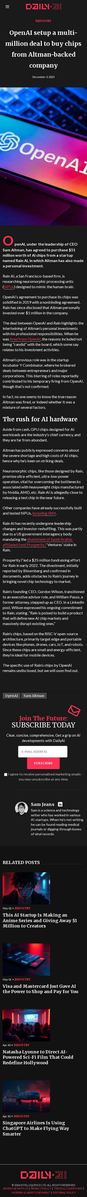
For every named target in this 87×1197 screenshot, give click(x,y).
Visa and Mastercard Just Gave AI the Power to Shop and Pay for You (40, 989)
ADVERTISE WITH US (15, 1188)
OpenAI (11, 696)
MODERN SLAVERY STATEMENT (31, 1192)
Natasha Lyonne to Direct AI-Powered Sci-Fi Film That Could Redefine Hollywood (38, 1057)
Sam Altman (34, 696)
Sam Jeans (42, 804)
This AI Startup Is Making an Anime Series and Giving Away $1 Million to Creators (40, 920)
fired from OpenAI (25, 339)
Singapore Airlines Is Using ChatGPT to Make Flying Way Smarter (36, 1128)
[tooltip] (61, 804)
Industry (43, 21)
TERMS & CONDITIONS (68, 1188)
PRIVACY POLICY (41, 1188)
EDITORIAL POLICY (64, 1192)
